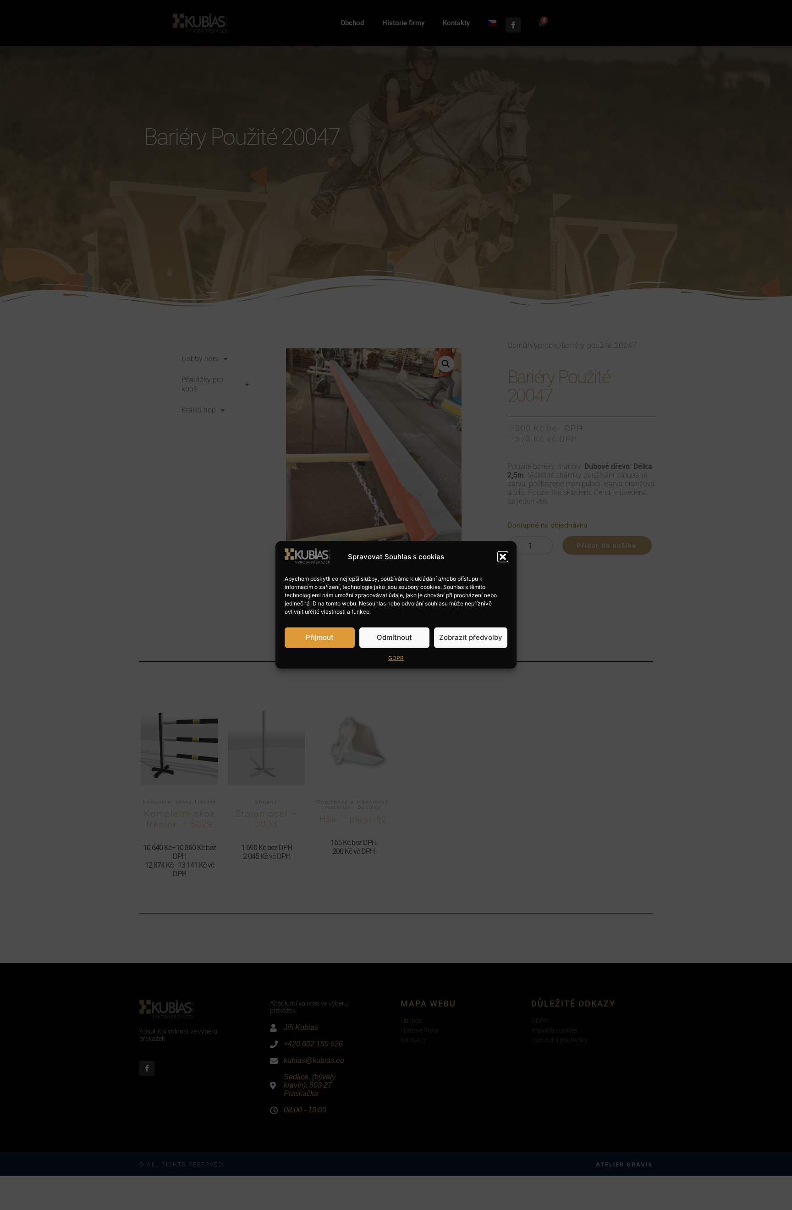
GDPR (396, 657)
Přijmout (320, 637)
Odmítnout (394, 637)
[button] (502, 556)
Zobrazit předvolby (470, 637)
